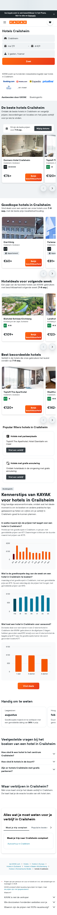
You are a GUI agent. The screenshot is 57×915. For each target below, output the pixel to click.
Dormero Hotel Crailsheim (17, 160)
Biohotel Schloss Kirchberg (18, 318)
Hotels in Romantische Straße (20, 869)
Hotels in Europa (38, 864)
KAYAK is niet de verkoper (16, 897)
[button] (54, 14)
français (32, 15)
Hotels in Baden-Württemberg (35, 866)
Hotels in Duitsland (14, 866)
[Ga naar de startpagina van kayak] (18, 22)
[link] (15, 450)
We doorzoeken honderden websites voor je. (25, 902)
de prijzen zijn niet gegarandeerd (16, 889)
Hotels (26, 864)
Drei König (9, 242)
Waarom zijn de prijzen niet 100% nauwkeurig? (26, 907)
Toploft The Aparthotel (15, 392)
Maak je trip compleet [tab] (16, 827)
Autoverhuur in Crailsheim (19, 843)
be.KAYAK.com (14, 864)
